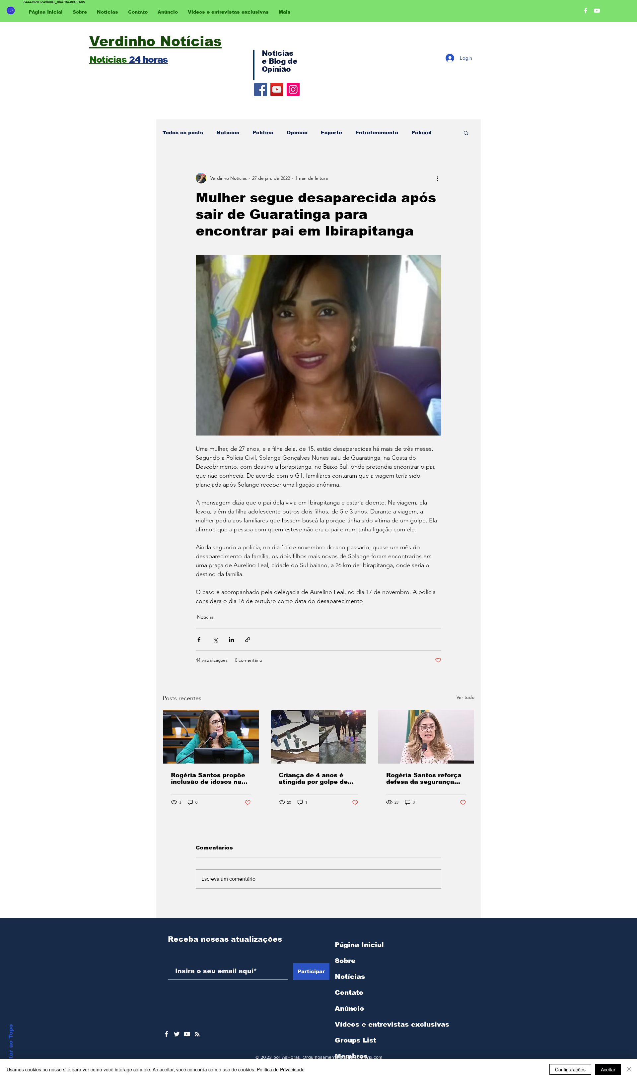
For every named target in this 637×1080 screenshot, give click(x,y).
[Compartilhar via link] (248, 640)
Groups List (355, 1040)
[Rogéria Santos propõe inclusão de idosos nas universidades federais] (211, 737)
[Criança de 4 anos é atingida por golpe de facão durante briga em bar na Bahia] (319, 737)
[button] (466, 132)
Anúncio (349, 1008)
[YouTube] (276, 89)
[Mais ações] (437, 178)
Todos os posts (183, 132)
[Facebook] (260, 89)
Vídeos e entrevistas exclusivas (392, 1024)
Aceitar (608, 1069)
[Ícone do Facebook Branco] (166, 1034)
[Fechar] (629, 1069)
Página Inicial (359, 944)
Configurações (570, 1069)
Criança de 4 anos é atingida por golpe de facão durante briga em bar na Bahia (317, 778)
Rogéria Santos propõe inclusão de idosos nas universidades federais (208, 778)
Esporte (331, 132)
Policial (421, 132)
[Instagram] (293, 89)
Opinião (297, 132)
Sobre (345, 960)
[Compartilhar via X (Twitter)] (215, 640)
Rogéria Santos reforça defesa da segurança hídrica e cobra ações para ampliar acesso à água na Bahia (423, 778)
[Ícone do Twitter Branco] (176, 1034)
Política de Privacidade (281, 1069)
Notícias (227, 132)
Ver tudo (465, 697)
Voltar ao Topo (11, 1046)
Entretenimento (376, 132)
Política (262, 132)
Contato (349, 992)
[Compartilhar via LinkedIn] (231, 640)
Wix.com (373, 1057)
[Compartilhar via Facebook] (199, 640)
